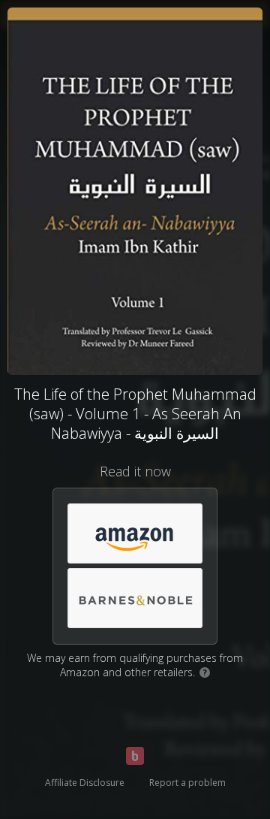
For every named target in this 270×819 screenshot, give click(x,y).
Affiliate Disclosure (84, 782)
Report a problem (187, 782)
